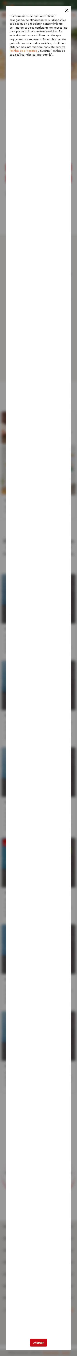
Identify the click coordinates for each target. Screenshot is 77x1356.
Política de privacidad (23, 51)
